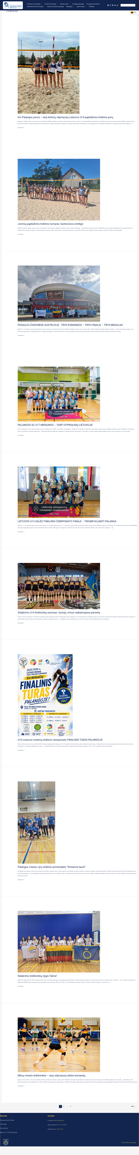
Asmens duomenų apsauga (55, 6)
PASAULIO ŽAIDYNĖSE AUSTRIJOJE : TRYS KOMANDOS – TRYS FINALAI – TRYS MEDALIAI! (70, 324)
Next (133, 1106)
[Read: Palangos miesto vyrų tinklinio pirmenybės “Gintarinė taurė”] (36, 822)
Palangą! (133, 1142)
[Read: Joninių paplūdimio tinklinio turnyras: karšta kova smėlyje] (59, 189)
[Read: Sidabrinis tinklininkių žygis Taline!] (59, 941)
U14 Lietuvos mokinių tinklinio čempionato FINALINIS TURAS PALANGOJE (60, 739)
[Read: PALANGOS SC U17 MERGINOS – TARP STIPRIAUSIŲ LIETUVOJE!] (59, 394)
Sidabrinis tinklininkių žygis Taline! (37, 975)
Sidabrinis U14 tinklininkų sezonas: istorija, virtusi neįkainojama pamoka (59, 612)
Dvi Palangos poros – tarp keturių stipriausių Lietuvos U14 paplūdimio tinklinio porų (65, 117)
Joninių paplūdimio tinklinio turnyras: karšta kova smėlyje (50, 223)
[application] (41, 4)
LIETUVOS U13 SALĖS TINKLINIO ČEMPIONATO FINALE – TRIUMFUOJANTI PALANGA (67, 521)
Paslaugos (69, 6)
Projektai (91, 6)
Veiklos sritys (64, 4)
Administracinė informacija (35, 6)
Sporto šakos (81, 6)
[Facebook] (108, 5)
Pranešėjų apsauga (78, 4)
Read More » (21, 127)
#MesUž (128, 1142)
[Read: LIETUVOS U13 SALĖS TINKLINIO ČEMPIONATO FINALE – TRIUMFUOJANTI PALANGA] (59, 492)
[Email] (115, 5)
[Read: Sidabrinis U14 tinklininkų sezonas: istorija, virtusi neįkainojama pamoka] (59, 586)
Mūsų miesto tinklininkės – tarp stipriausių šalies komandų (51, 1075)
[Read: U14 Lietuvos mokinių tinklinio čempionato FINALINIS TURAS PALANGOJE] (45, 695)
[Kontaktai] (117, 5)
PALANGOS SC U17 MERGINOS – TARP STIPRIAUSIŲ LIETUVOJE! (55, 424)
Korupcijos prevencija (92, 4)
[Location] (112, 5)
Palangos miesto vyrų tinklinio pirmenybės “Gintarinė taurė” (51, 866)
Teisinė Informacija (50, 4)
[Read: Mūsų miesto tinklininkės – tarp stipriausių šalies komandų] (59, 1044)
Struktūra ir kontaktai (33, 4)
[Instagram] (110, 5)
